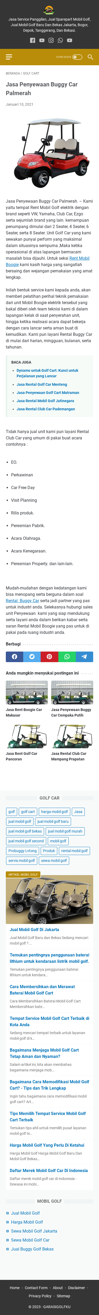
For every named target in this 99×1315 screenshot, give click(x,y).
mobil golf (58, 841)
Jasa (78, 812)
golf (11, 812)
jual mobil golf (19, 821)
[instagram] (51, 41)
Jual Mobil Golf (25, 1213)
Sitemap (63, 1296)
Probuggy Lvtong (22, 851)
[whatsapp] (60, 41)
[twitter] (32, 657)
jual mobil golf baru (53, 821)
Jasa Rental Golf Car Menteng (42, 384)
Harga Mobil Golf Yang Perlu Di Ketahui (47, 1145)
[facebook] (32, 41)
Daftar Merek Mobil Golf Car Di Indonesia (49, 1170)
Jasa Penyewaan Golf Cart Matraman (48, 393)
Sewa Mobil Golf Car (30, 1240)
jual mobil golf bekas (25, 831)
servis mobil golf (21, 860)
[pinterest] (49, 657)
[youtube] (41, 41)
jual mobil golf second (26, 841)
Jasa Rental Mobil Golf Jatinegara (45, 401)
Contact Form (36, 1288)
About (58, 1288)
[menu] (12, 57)
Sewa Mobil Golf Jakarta (34, 1231)
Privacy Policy (40, 1296)
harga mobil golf (54, 812)
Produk (49, 851)
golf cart (28, 812)
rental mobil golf (74, 851)
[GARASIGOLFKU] (49, 10)
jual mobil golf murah (65, 831)
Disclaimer (76, 1288)
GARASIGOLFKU (56, 1307)
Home (15, 1288)
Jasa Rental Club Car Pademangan (46, 409)
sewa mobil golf (54, 860)
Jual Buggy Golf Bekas (32, 1249)
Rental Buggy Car (22, 600)
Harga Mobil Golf (27, 1222)
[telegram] (84, 657)
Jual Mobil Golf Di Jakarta (34, 929)
